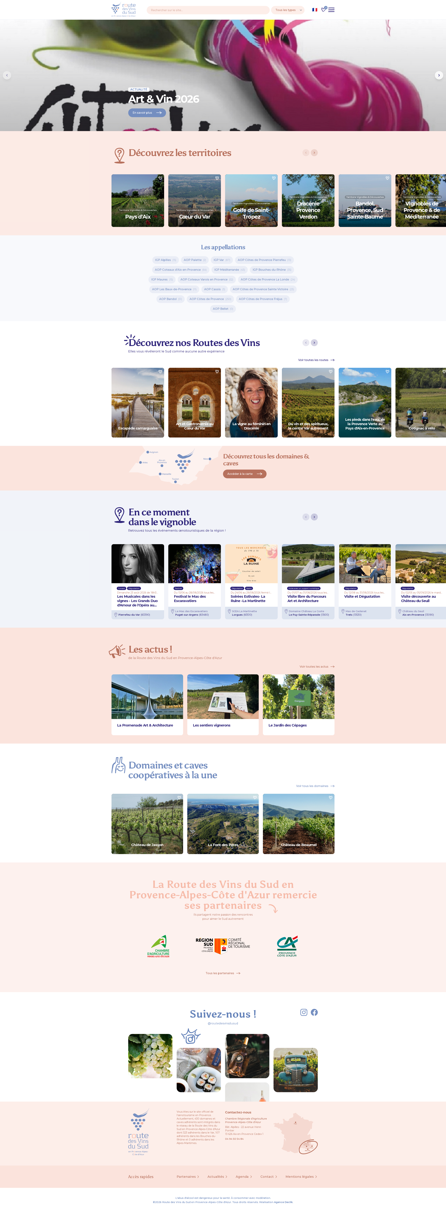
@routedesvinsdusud (223, 1023)
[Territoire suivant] (314, 152)
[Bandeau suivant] (439, 75)
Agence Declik (283, 1202)
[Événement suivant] (314, 516)
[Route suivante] (314, 342)
